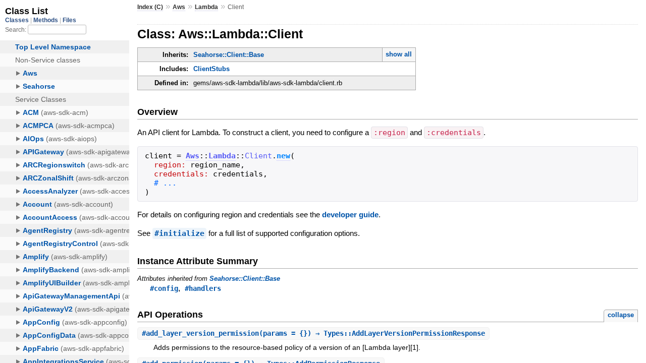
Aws (179, 7)
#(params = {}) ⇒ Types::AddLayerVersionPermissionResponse (313, 333)
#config (164, 288)
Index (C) (150, 7)
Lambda (206, 7)
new (283, 155)
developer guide (350, 214)
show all (399, 54)
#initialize (179, 233)
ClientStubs (211, 69)
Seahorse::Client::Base (228, 54)
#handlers (203, 288)
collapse (621, 315)
